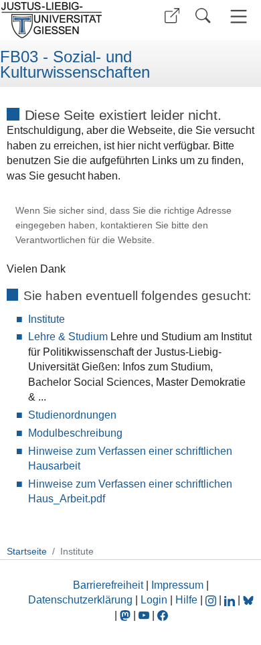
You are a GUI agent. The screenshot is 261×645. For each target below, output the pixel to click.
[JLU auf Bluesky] (248, 599)
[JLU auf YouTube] (144, 615)
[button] (172, 15)
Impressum (177, 585)
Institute (46, 319)
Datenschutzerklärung (80, 599)
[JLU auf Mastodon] (126, 615)
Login (155, 599)
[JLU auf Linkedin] (231, 599)
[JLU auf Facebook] (162, 615)
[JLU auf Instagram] (212, 599)
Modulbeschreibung (75, 433)
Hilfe (186, 599)
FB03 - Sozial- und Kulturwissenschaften (75, 65)
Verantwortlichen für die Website (83, 240)
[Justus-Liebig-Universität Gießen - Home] (63, 20)
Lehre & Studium (68, 336)
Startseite (27, 551)
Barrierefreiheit (108, 585)
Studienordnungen (72, 415)
